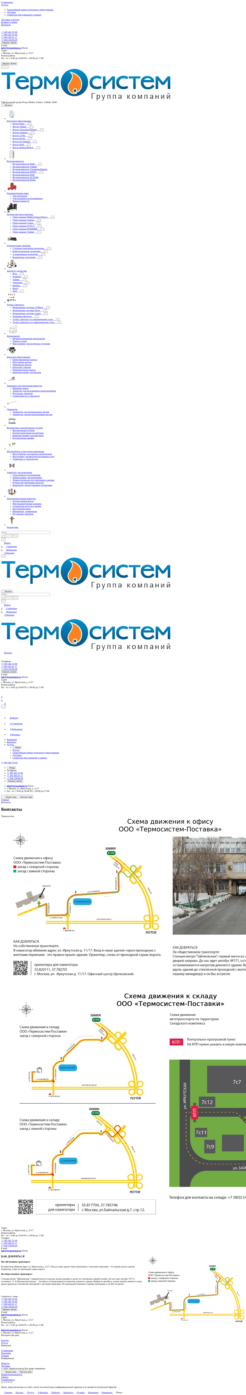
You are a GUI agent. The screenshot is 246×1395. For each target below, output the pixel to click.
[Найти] (15, 536)
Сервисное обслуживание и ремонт (24, 15)
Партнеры (6, 1353)
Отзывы (5, 1355)
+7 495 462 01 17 (9, 1243)
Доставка (11, 12)
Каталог (5, 1340)
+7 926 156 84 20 (9, 1246)
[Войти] (2, 693)
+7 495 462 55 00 (9, 32)
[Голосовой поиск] (9, 536)
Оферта (4, 1377)
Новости (5, 1363)
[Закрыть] (3, 706)
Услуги (4, 1343)
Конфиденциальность (11, 1374)
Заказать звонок (9, 43)
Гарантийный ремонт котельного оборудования (30, 10)
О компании (7, 1350)
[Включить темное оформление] (5, 67)
